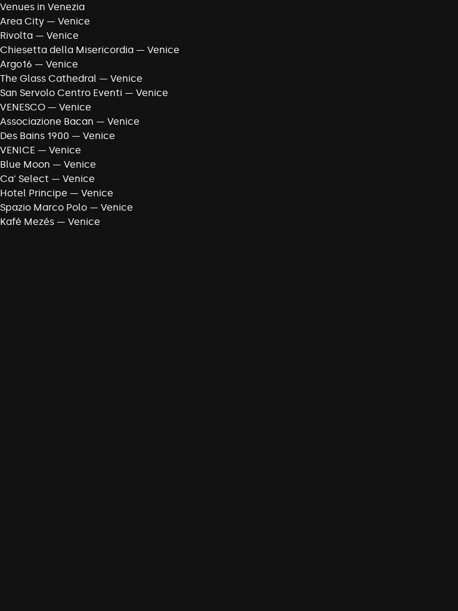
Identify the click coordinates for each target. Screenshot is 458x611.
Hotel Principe (33, 193)
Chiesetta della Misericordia (67, 49)
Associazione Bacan (47, 121)
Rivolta (16, 35)
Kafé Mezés (27, 221)
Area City (22, 21)
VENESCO (22, 107)
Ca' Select (24, 178)
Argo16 (16, 64)
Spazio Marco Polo (43, 207)
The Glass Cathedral (48, 78)
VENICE (17, 150)
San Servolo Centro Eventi (61, 92)
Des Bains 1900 (34, 135)
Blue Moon (25, 164)
